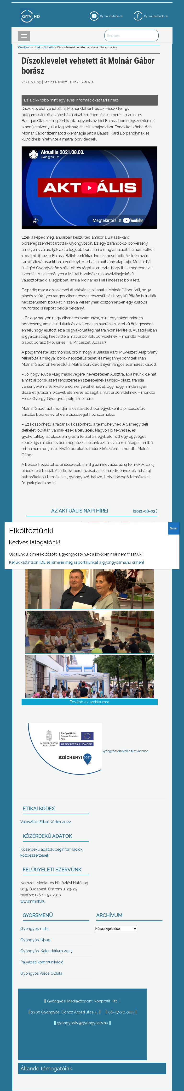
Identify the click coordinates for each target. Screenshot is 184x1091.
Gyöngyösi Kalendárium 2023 (46, 951)
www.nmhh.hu (32, 901)
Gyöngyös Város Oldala (41, 973)
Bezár (174, 528)
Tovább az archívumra (89, 702)
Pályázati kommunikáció (41, 962)
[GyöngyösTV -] (30, 16)
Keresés (152, 35)
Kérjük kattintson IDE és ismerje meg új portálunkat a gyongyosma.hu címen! (76, 562)
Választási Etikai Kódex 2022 (45, 822)
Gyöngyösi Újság (35, 940)
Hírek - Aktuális (44, 47)
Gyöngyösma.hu (35, 928)
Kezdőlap (24, 47)
